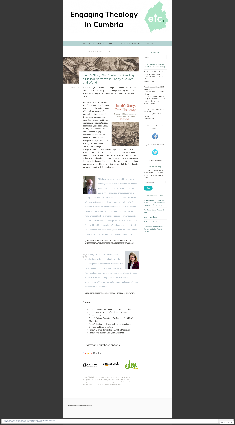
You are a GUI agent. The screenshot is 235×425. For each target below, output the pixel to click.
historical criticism (100, 380)
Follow (148, 188)
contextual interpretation (114, 377)
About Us (99, 43)
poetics (109, 382)
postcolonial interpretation (122, 382)
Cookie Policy (38, 422)
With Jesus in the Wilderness (154, 222)
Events (112, 43)
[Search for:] (155, 57)
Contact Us (148, 43)
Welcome (87, 43)
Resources (134, 43)
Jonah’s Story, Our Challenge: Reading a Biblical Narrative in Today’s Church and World (108, 79)
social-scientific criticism (113, 384)
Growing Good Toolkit (151, 217)
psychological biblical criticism (93, 384)
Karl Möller (116, 380)
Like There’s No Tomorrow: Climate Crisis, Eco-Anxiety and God (153, 229)
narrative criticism (100, 382)
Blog (123, 43)
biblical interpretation (96, 377)
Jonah (109, 380)
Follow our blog (155, 167)
